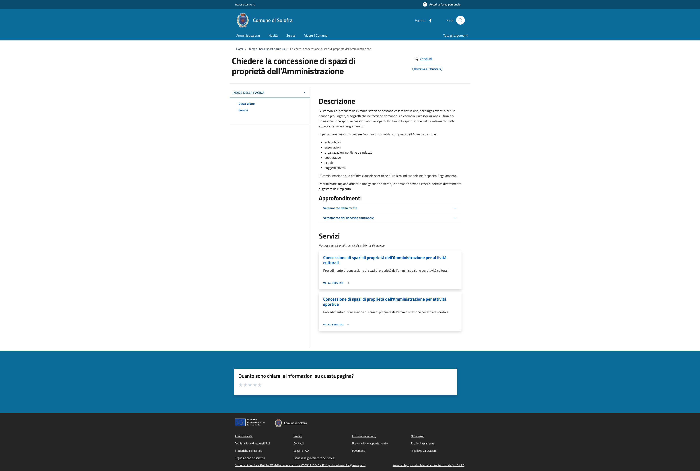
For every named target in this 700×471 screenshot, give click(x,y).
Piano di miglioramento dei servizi (314, 458)
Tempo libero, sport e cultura (267, 49)
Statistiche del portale (248, 450)
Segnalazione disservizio (250, 458)
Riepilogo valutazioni (424, 450)
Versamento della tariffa (340, 208)
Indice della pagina (248, 92)
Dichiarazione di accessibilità (252, 443)
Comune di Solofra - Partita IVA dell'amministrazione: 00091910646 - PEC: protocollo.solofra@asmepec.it (300, 465)
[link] (337, 283)
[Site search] (460, 20)
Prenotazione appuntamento (370, 443)
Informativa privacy (364, 436)
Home (240, 49)
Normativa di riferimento (427, 68)
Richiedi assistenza (422, 443)
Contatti (298, 443)
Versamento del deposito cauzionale (348, 217)
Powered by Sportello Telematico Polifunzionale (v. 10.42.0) (429, 465)
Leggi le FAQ (301, 450)
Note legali (417, 436)
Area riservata (243, 436)
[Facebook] (429, 20)
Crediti (297, 436)
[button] (441, 4)
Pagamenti (358, 450)
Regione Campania (245, 4)
